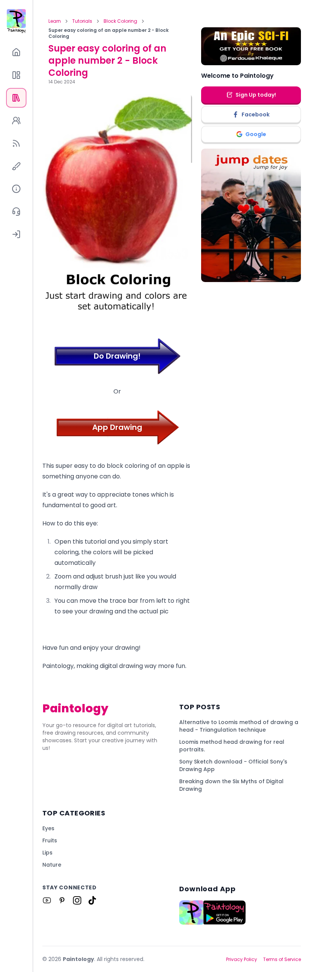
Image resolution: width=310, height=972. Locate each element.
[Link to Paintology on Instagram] (77, 900)
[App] (16, 75)
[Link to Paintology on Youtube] (46, 900)
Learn (54, 21)
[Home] (16, 52)
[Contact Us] (16, 211)
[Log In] (16, 234)
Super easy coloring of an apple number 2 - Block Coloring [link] (108, 33)
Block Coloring (120, 21)
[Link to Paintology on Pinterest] (62, 900)
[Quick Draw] (16, 166)
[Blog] (16, 143)
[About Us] (16, 189)
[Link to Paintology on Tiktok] (92, 900)
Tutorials (82, 21)
